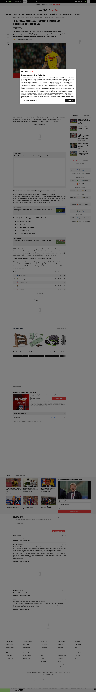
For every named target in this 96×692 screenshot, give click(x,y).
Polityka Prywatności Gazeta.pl (63, 96)
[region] (48, 86)
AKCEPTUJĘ (70, 100)
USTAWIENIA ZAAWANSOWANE (30, 100)
